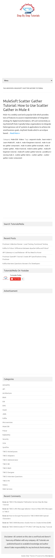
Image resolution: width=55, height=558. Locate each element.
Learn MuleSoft (9, 142)
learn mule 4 (46, 139)
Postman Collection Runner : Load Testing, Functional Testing (25, 244)
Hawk (5, 410)
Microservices (8, 422)
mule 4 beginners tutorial (31, 142)
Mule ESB (14, 139)
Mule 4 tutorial (20, 149)
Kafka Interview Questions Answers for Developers (21, 263)
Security (5, 439)
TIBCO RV (6, 481)
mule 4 (18, 142)
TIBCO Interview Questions (13, 476)
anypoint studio (35, 139)
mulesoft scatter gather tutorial (29, 152)
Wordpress (49, 556)
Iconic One (25, 556)
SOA (4, 443)
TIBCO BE (6, 464)
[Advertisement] (27, 50)
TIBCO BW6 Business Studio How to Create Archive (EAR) (30, 523)
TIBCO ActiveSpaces (10, 451)
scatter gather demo (22, 155)
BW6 (4, 397)
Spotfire (6, 447)
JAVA (4, 414)
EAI (4, 401)
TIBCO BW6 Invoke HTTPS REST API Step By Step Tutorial (30, 527)
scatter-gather (37, 155)
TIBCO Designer (8, 472)
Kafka (5, 418)
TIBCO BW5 (7, 468)
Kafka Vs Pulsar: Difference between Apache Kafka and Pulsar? (26, 248)
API (4, 389)
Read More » (15, 133)
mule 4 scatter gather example (32, 145)
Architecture (7, 393)
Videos (21, 139)
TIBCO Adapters (9, 456)
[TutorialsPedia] (27, 18)
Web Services (7, 489)
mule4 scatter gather (35, 149)
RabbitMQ (6, 435)
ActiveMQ (6, 385)
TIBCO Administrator (10, 460)
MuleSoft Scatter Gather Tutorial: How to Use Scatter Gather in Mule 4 (25, 105)
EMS (4, 406)
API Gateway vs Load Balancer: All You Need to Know (22, 252)
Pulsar (5, 431)
